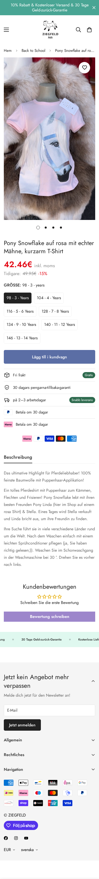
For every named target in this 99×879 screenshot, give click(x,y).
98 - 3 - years (19, 299)
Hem (8, 50)
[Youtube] (26, 838)
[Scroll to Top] (90, 852)
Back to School (33, 50)
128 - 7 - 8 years (57, 312)
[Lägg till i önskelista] (84, 67)
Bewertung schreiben (49, 616)
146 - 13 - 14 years (23, 339)
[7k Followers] (6, 838)
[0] (89, 30)
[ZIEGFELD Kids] (49, 29)
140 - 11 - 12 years (61, 326)
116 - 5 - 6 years (21, 312)
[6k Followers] (16, 838)
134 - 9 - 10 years (23, 326)
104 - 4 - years (50, 299)
